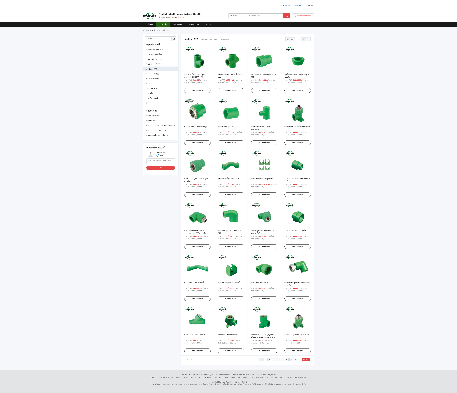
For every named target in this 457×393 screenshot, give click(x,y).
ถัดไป (305, 359)
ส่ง (161, 168)
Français (193, 377)
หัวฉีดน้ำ (149, 93)
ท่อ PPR (149, 83)
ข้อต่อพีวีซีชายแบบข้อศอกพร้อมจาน (297, 126)
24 (192, 360)
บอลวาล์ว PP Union (153, 74)
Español (201, 377)
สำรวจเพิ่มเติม (194, 24)
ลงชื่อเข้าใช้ (285, 5)
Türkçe (281, 377)
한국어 (244, 377)
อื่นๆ (147, 103)
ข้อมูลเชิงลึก (272, 375)
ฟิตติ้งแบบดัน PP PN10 (154, 59)
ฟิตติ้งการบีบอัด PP (153, 64)
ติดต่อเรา (209, 24)
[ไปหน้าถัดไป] (308, 39)
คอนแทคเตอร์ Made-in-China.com (243, 375)
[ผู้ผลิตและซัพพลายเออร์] (158, 4)
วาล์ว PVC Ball (151, 88)
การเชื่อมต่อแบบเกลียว (154, 49)
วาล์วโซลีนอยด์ (152, 98)
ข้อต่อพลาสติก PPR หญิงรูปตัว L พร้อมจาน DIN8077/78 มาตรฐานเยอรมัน (263, 337)
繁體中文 (179, 377)
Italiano (226, 377)
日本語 (186, 377)
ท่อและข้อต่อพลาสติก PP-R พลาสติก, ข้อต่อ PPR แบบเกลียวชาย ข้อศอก (197, 233)
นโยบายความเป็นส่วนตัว (223, 375)
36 (197, 359)
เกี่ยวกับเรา (178, 24)
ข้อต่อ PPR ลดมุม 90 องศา (260, 282)
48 (203, 359)
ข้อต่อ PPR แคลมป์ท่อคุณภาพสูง (262, 178)
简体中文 (170, 377)
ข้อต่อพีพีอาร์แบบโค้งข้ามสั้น (194, 282)
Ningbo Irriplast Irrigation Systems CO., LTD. (180, 14)
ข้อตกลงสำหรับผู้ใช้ (207, 375)
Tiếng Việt (289, 377)
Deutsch (209, 377)
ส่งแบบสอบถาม (197, 90)
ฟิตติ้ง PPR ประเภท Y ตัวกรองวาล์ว (196, 335)
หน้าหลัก (149, 24)
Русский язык (235, 377)
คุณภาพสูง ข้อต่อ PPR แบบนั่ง (295, 230)
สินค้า (164, 24)
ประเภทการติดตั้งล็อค (154, 54)
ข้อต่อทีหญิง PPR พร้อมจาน (227, 335)
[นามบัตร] (174, 147)
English (162, 377)
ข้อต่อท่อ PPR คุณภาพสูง (226, 126)
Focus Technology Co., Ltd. (230, 382)
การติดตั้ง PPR (151, 69)
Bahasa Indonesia (301, 377)
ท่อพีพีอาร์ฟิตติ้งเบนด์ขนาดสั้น (228, 178)
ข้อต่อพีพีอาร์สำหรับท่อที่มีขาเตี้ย (229, 282)
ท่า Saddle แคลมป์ (152, 79)
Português (217, 377)
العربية (251, 377)
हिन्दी (267, 377)
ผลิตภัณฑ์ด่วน (261, 375)
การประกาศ (194, 375)
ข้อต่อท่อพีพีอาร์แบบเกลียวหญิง (195, 126)
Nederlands (259, 377)
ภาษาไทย (274, 377)
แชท (161, 155)
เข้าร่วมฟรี (297, 5)
